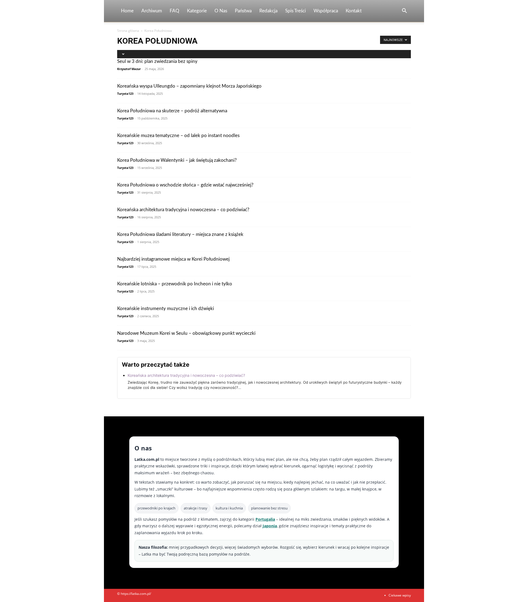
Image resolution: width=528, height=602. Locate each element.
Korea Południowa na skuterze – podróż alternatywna (172, 110)
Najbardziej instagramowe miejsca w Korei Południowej (173, 259)
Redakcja (268, 11)
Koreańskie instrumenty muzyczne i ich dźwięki (165, 308)
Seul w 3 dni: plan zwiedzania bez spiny (157, 61)
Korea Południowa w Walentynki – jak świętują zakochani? (177, 160)
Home (127, 11)
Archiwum (151, 11)
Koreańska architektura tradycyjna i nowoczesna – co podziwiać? (183, 209)
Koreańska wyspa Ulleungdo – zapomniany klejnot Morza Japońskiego (189, 86)
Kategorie (197, 11)
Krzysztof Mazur (129, 69)
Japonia (270, 525)
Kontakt (354, 11)
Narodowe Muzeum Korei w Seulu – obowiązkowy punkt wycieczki (186, 333)
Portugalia (265, 519)
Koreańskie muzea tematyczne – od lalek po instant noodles (178, 135)
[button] (404, 11)
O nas (221, 11)
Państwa (243, 11)
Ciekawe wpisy (400, 595)
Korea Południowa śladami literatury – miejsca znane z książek (180, 234)
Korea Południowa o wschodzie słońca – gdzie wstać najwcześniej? (185, 185)
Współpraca (326, 11)
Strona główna (128, 30)
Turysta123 (125, 93)
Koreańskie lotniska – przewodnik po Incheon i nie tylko (174, 284)
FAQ (174, 11)
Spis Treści (295, 11)
